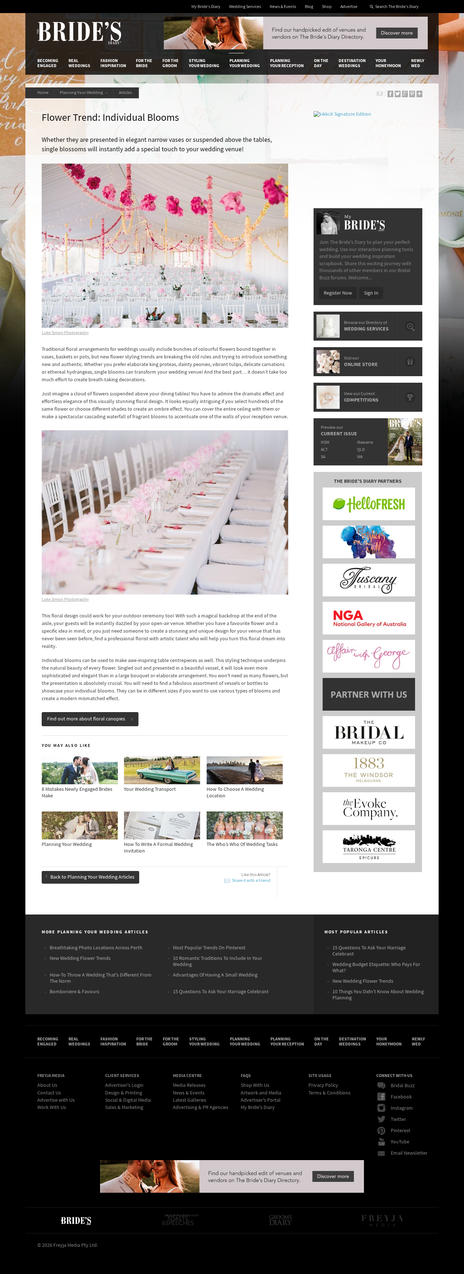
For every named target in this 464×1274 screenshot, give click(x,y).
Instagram (402, 1108)
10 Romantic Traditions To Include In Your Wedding (217, 961)
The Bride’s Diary (79, 33)
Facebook (401, 1097)
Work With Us (51, 1107)
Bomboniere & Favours (74, 992)
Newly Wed (417, 63)
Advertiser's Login (124, 1085)
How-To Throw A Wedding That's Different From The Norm (101, 978)
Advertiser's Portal (261, 1100)
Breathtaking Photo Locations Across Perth (96, 948)
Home (43, 92)
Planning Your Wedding (244, 63)
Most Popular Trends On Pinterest (209, 948)
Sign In (371, 293)
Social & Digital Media (128, 1100)
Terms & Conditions (329, 1093)
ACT (324, 449)
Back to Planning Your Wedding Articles (92, 877)
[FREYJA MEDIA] (383, 1220)
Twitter (398, 1119)
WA (359, 457)
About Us (47, 1085)
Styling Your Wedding (204, 63)
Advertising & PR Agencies (200, 1107)
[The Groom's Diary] (280, 1220)
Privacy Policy (323, 1085)
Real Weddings (79, 63)
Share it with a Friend (251, 880)
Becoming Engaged (47, 63)
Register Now (338, 293)
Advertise (348, 6)
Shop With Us (255, 1085)
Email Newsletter (409, 1153)
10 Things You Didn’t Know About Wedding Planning (378, 995)
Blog (309, 6)
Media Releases (189, 1085)
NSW (325, 442)
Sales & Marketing (124, 1107)
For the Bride (144, 63)
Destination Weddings (352, 63)
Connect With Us (394, 1075)
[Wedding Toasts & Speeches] (180, 1220)
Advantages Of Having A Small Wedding (215, 975)
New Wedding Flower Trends (80, 958)
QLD (361, 449)
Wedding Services (245, 6)
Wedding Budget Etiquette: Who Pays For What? (376, 967)
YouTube (400, 1142)
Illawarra (365, 442)
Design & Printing (123, 1093)
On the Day (321, 63)
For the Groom (170, 63)
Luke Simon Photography (65, 333)
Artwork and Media (261, 1093)
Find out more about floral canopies (86, 719)
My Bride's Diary (205, 6)
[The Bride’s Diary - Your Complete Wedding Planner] (75, 1220)
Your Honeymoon (388, 63)
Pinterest (400, 1130)
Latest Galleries (189, 1100)
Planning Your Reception (287, 63)
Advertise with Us (56, 1100)
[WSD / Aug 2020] (296, 48)
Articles (126, 92)
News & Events (283, 6)
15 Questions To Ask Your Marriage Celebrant (221, 992)
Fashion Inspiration (113, 63)
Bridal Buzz (403, 1085)
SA (323, 457)
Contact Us (49, 1093)
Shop (327, 6)
